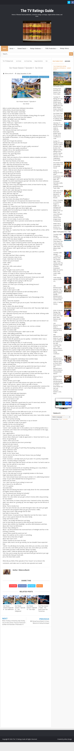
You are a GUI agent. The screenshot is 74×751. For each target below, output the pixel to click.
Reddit (14, 586)
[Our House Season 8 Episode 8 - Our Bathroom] (8, 599)
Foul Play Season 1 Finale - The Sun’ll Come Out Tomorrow (43, 608)
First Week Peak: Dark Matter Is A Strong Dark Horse (58, 165)
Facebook (22, 586)
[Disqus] (26, 654)
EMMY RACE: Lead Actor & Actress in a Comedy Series (57, 226)
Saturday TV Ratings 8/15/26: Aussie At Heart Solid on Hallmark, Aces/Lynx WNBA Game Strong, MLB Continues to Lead (58, 130)
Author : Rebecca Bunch (21, 570)
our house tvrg (34, 77)
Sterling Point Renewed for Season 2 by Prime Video (57, 91)
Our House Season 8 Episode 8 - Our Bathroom (8, 607)
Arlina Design (68, 739)
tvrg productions (44, 77)
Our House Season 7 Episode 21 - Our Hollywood (20, 608)
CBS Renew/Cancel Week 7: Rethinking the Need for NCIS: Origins (57, 328)
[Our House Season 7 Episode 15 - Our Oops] (32, 599)
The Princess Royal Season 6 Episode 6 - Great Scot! (62, 68)
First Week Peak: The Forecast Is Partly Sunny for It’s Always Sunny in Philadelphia (58, 117)
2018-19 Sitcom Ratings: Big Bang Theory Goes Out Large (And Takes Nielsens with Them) (58, 316)
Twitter (32, 586)
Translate (65, 419)
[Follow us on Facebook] (72, 2)
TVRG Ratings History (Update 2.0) (57, 279)
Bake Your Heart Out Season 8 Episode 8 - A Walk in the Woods (58, 194)
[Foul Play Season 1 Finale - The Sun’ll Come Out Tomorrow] (44, 599)
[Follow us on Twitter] (69, 2)
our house (25, 77)
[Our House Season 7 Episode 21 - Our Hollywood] (20, 599)
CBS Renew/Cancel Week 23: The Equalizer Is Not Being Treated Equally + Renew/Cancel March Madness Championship (58, 292)
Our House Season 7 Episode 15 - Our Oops (32, 607)
